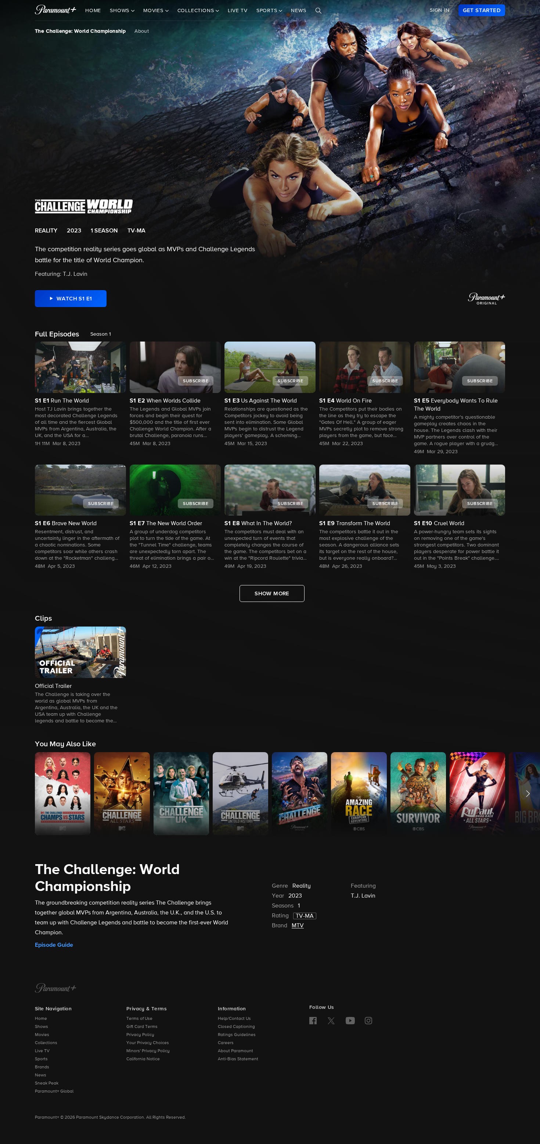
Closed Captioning (236, 1027)
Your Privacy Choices (147, 1043)
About (141, 31)
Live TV (238, 10)
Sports (41, 1059)
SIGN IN (440, 10)
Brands (42, 1067)
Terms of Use (139, 1019)
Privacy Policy (140, 1035)
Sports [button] (267, 10)
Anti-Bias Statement (238, 1059)
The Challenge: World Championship (80, 31)
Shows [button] (120, 10)
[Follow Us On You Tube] (350, 1020)
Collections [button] (196, 10)
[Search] (318, 10)
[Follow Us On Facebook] (313, 1020)
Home (93, 10)
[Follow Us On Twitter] (331, 1020)
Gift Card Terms (142, 1027)
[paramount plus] (55, 10)
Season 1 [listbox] (100, 334)
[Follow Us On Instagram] (368, 1020)
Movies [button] (154, 10)
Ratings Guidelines (237, 1035)
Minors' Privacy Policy (148, 1051)
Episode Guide (54, 945)
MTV (298, 926)
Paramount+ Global (54, 1091)
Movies (42, 1035)
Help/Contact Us (234, 1019)
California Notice (143, 1059)
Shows (41, 1027)
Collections (46, 1043)
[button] (80, 676)
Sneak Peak (46, 1083)
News (298, 10)
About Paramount (235, 1051)
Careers (226, 1043)
